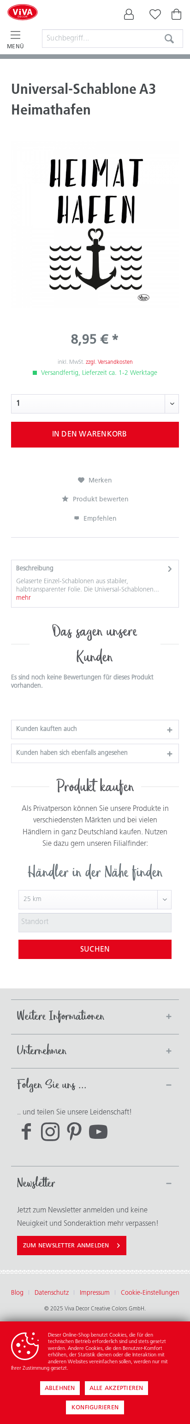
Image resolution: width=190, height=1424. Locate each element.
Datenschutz (52, 1293)
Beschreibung (34, 568)
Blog (17, 1293)
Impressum (95, 1293)
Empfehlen (99, 519)
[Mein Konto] (129, 16)
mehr (23, 598)
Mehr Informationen (92, 1368)
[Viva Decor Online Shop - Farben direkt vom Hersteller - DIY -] (22, 24)
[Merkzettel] (153, 16)
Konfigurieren (95, 1408)
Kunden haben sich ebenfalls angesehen (72, 753)
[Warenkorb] (177, 16)
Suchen (95, 949)
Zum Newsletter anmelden (66, 1246)
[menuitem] (129, 16)
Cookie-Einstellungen (150, 1293)
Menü (15, 47)
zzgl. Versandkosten (109, 362)
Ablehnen (60, 1388)
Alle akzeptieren (116, 1388)
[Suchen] (169, 38)
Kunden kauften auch (46, 729)
